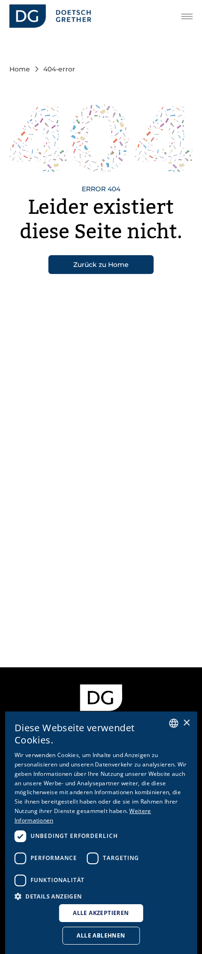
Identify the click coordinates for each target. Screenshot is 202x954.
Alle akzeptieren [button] (101, 913)
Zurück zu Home (101, 264)
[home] (50, 16)
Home (19, 69)
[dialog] (101, 833)
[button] (101, 895)
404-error (59, 69)
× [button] (186, 723)
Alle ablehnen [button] (101, 935)
